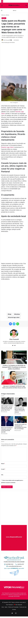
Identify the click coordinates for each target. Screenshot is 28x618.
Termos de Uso (22, 607)
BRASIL (7, 15)
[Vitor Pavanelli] (14, 5)
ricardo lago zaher (14, 317)
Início (3, 15)
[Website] (13, 345)
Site (2, 474)
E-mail (3, 469)
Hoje (10, 314)
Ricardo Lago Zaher (7, 147)
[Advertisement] (14, 59)
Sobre (6, 607)
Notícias (17, 314)
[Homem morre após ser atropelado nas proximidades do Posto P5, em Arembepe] (21, 419)
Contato (14, 609)
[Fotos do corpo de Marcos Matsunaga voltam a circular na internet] (21, 401)
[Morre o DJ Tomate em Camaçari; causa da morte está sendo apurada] (7, 421)
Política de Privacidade (13, 607)
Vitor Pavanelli (7, 40)
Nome (3, 463)
